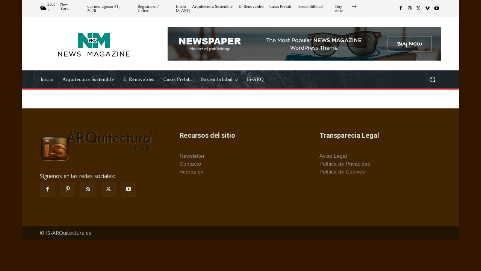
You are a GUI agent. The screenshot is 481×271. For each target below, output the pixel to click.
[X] (418, 8)
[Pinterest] (67, 189)
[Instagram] (409, 8)
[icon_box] (346, 9)
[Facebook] (400, 8)
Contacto (190, 164)
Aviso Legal (333, 156)
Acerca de (192, 172)
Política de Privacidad (345, 164)
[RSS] (87, 189)
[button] (432, 79)
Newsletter (192, 156)
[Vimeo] (427, 8)
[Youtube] (436, 8)
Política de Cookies (342, 172)
